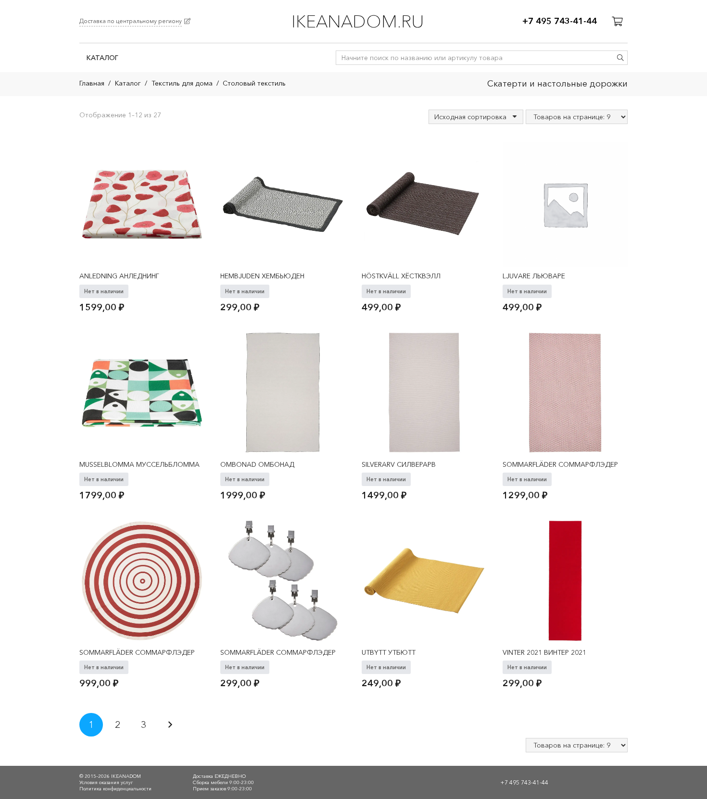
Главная (91, 83)
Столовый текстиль (254, 83)
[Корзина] (617, 21)
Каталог (128, 83)
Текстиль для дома (182, 83)
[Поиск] (620, 57)
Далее (170, 725)
